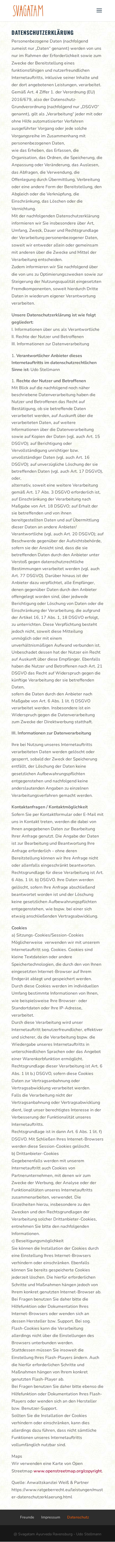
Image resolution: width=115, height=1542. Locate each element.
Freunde (27, 1517)
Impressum (50, 1517)
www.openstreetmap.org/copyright (67, 1471)
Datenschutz (78, 1517)
